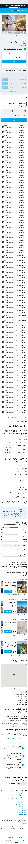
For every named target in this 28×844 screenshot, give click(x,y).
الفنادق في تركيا (23, 800)
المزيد (25, 436)
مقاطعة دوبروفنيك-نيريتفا (20, 840)
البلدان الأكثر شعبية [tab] (22, 783)
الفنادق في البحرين (22, 806)
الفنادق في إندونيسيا (22, 802)
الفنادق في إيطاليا (22, 814)
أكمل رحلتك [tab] (23, 786)
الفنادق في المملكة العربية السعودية (18, 798)
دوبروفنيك (9, 840)
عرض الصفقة (9, 591)
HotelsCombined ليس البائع (19, 826)
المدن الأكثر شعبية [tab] (11, 783)
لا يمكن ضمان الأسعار (20, 821)
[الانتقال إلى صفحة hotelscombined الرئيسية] (17, 10)
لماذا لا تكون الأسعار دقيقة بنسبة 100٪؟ (16, 831)
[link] (17, 594)
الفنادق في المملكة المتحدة (20, 812)
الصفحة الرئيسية (19, 837)
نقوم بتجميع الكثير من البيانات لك (18, 828)
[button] (1, 6)
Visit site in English (13, 7)
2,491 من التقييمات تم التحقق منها (12, 49)
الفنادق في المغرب (22, 794)
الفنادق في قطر (23, 796)
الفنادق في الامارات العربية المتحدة (19, 804)
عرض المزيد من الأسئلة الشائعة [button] (14, 738)
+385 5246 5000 (22, 47)
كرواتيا (13, 837)
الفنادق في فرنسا (22, 810)
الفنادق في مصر (23, 808)
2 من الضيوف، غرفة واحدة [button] (19, 57)
